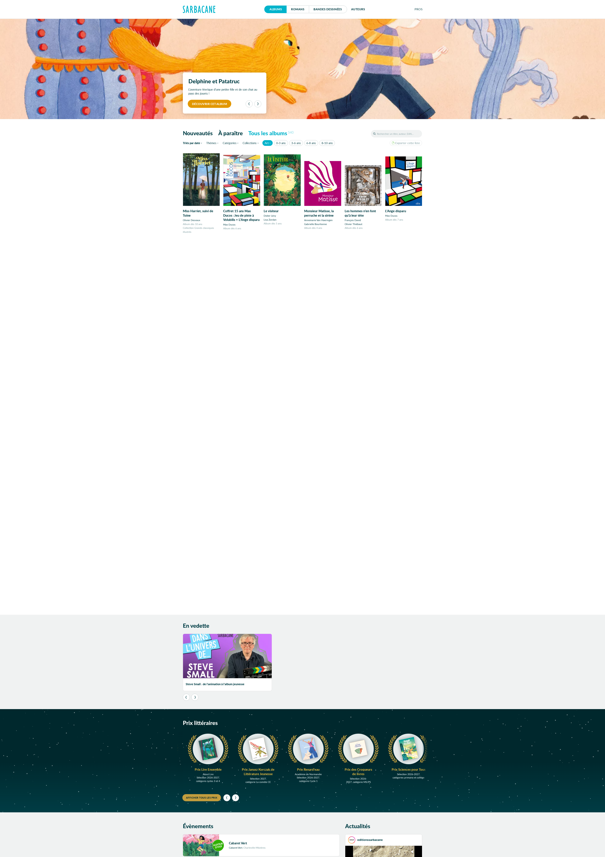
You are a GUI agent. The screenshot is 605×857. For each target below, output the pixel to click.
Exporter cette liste (407, 143)
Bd (327, 9)
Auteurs (358, 9)
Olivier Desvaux (191, 220)
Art (267, 143)
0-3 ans (281, 143)
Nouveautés (198, 133)
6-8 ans (311, 143)
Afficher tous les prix (201, 797)
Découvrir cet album (209, 104)
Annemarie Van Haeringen (318, 220)
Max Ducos (229, 224)
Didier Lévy (270, 215)
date (193, 143)
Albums (276, 9)
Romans (297, 9)
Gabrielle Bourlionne (315, 224)
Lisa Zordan (270, 219)
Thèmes (211, 143)
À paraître (230, 133)
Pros (418, 9)
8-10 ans (327, 143)
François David (353, 220)
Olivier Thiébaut (353, 224)
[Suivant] (257, 103)
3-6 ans (296, 143)
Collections (250, 143)
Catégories (229, 143)
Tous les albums (271, 133)
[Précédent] (249, 103)
